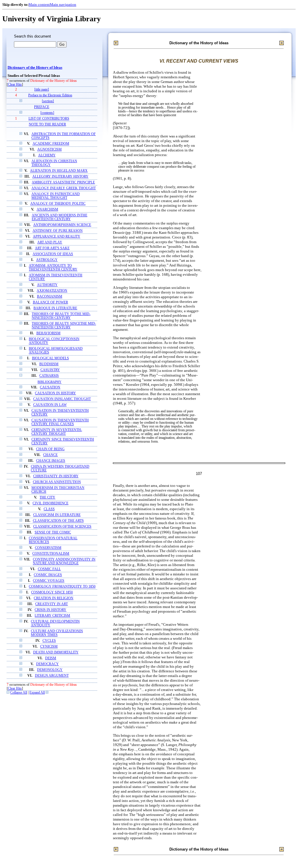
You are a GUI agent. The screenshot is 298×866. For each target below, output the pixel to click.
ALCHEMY (47, 155)
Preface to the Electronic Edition (50, 95)
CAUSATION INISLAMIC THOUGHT (62, 399)
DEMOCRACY (47, 664)
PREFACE (41, 107)
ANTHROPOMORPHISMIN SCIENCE (62, 225)
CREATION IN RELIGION (53, 598)
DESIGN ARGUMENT (52, 676)
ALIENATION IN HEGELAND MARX (59, 171)
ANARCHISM (47, 209)
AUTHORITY (47, 285)
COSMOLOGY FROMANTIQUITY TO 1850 (62, 586)
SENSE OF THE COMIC (53, 532)
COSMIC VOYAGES (48, 581)
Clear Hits (15, 84)
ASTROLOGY (47, 260)
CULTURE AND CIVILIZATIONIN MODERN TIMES (57, 633)
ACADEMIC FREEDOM (51, 144)
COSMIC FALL (49, 569)
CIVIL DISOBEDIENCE (50, 503)
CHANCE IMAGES (50, 461)
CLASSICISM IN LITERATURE (57, 515)
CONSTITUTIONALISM (50, 554)
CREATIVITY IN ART (51, 604)
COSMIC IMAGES (48, 575)
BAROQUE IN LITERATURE (55, 308)
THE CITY (47, 497)
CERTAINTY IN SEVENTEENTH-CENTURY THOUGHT (56, 432)
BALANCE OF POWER (50, 302)
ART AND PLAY (49, 242)
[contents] (47, 113)
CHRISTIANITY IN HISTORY (56, 476)
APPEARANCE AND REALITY (56, 236)
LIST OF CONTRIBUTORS (49, 119)
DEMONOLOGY (50, 670)
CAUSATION (50, 387)
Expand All (37, 692)
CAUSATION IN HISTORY (55, 393)
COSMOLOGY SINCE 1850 (52, 592)
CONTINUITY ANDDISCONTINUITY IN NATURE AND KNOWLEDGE (64, 561)
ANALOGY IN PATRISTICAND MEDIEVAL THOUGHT (55, 196)
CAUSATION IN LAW (50, 405)
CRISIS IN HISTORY (50, 610)
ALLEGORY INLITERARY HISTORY (60, 176)
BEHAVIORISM (48, 333)
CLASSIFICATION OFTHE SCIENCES (62, 527)
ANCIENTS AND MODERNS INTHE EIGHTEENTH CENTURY (59, 217)
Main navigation (63, 4)
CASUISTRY (50, 370)
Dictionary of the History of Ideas (35, 68)
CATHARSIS (49, 376)
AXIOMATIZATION (52, 291)
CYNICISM (49, 646)
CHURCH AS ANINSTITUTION (57, 482)
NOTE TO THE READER (47, 124)
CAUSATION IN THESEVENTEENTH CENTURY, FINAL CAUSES (60, 422)
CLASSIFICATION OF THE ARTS (58, 521)
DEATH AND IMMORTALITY (56, 652)
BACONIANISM (49, 296)
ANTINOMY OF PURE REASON (58, 231)
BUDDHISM (48, 364)
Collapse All (18, 692)
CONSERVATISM (48, 548)
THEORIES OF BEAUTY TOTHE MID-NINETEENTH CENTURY (61, 316)
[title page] (41, 89)
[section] (48, 101)
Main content (39, 4)
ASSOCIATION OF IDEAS (53, 254)
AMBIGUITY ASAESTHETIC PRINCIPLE (63, 182)
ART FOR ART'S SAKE (52, 248)
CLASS (49, 509)
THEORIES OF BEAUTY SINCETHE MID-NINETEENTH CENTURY (64, 325)
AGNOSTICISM (49, 149)
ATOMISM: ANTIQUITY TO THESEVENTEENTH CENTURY (53, 267)
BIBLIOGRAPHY (49, 381)
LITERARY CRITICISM (52, 616)
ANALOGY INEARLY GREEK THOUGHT (63, 188)
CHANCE (50, 455)
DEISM (50, 658)
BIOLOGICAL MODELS (50, 358)
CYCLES (49, 641)
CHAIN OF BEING (50, 449)
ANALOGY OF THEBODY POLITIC (58, 204)
